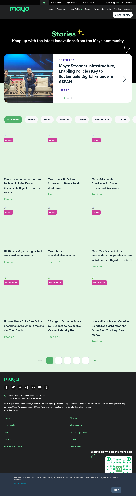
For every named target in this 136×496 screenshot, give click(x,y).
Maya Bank (56, 2)
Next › (97, 361)
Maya (44, 2)
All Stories (13, 119)
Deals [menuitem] (6, 432)
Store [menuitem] (7, 439)
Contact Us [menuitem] (75, 446)
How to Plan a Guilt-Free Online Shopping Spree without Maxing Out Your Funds (24, 326)
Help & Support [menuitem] (77, 432)
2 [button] (68, 98)
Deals (87, 9)
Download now (122, 14)
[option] (68, 79)
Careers (128, 9)
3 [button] (71, 98)
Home (50, 9)
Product (64, 119)
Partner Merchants (102, 9)
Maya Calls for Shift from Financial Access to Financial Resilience (105, 183)
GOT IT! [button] (116, 490)
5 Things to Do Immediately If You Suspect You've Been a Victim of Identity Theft (65, 326)
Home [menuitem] (7, 418)
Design (82, 119)
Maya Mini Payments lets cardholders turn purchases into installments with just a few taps (112, 255)
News (31, 119)
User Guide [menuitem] (9, 425)
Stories (117, 9)
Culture (122, 119)
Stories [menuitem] (73, 418)
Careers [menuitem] (74, 439)
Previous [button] (11, 78)
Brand (47, 119)
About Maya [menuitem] (76, 425)
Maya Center (88, 2)
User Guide (75, 9)
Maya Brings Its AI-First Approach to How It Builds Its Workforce (66, 183)
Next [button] (124, 78)
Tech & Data (102, 119)
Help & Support (111, 2)
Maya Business (72, 2)
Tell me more (20, 483)
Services (61, 9)
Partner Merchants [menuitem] (13, 446)
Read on (64, 89)
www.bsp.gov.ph (11, 410)
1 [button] (64, 98)
